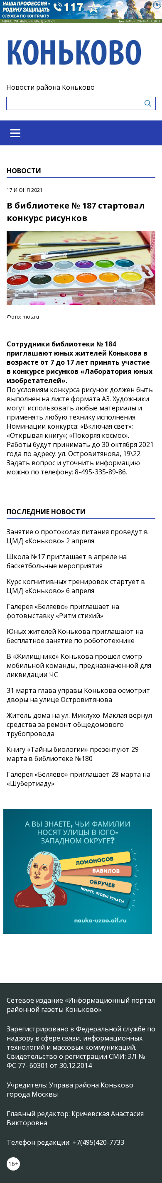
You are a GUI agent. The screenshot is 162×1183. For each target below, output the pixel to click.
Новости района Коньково (50, 87)
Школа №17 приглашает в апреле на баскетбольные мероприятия (67, 561)
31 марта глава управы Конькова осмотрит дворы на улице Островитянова (78, 695)
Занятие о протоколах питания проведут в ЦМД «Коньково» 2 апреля (77, 536)
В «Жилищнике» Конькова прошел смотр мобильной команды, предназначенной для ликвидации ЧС (79, 665)
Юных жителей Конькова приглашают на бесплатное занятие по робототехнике (75, 636)
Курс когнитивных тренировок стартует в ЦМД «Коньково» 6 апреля (76, 586)
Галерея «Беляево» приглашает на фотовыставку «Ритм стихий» (63, 611)
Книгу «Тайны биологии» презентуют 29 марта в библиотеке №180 (73, 754)
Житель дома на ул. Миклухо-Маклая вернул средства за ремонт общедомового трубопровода (79, 724)
